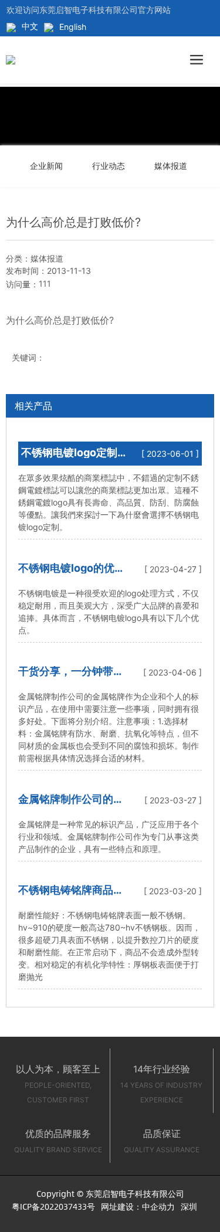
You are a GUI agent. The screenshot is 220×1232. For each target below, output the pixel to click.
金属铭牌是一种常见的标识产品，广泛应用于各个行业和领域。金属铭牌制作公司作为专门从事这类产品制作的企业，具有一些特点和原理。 (108, 836)
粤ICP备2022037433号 (53, 1206)
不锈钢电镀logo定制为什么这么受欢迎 (69, 457)
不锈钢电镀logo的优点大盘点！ (71, 573)
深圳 (189, 1206)
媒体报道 (170, 166)
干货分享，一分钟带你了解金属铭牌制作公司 (71, 676)
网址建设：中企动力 (138, 1206)
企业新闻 (46, 166)
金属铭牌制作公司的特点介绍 (71, 804)
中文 (30, 26)
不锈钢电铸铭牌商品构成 (71, 895)
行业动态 (108, 166)
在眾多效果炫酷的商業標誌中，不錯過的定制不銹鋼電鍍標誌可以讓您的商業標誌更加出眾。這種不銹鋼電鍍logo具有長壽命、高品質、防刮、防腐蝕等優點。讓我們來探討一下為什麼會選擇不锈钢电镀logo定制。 (108, 502)
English (72, 27)
